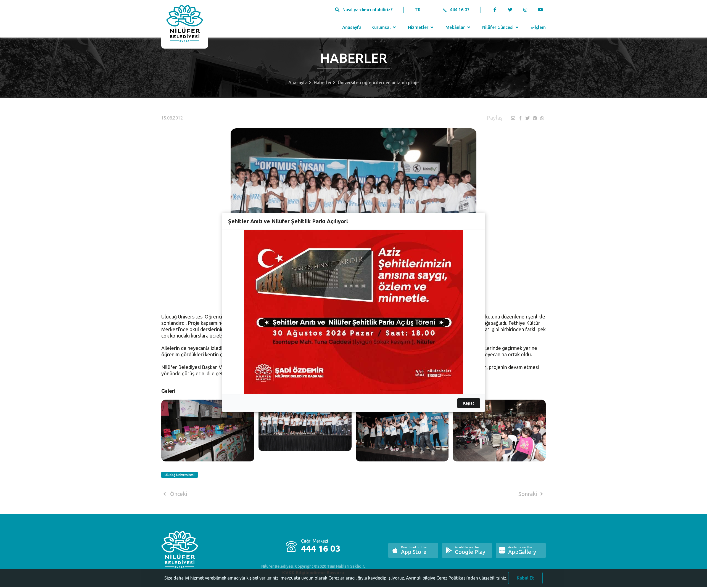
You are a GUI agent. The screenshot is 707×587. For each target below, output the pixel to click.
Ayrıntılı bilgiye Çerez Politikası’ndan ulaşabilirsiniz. (456, 577)
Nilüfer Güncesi (498, 27)
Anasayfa (352, 27)
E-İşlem (538, 27)
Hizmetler (418, 27)
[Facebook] (495, 9)
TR (418, 9)
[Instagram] (525, 9)
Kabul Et (525, 577)
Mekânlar (455, 27)
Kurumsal (381, 27)
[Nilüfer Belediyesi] (184, 24)
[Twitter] (510, 9)
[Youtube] (542, 9)
